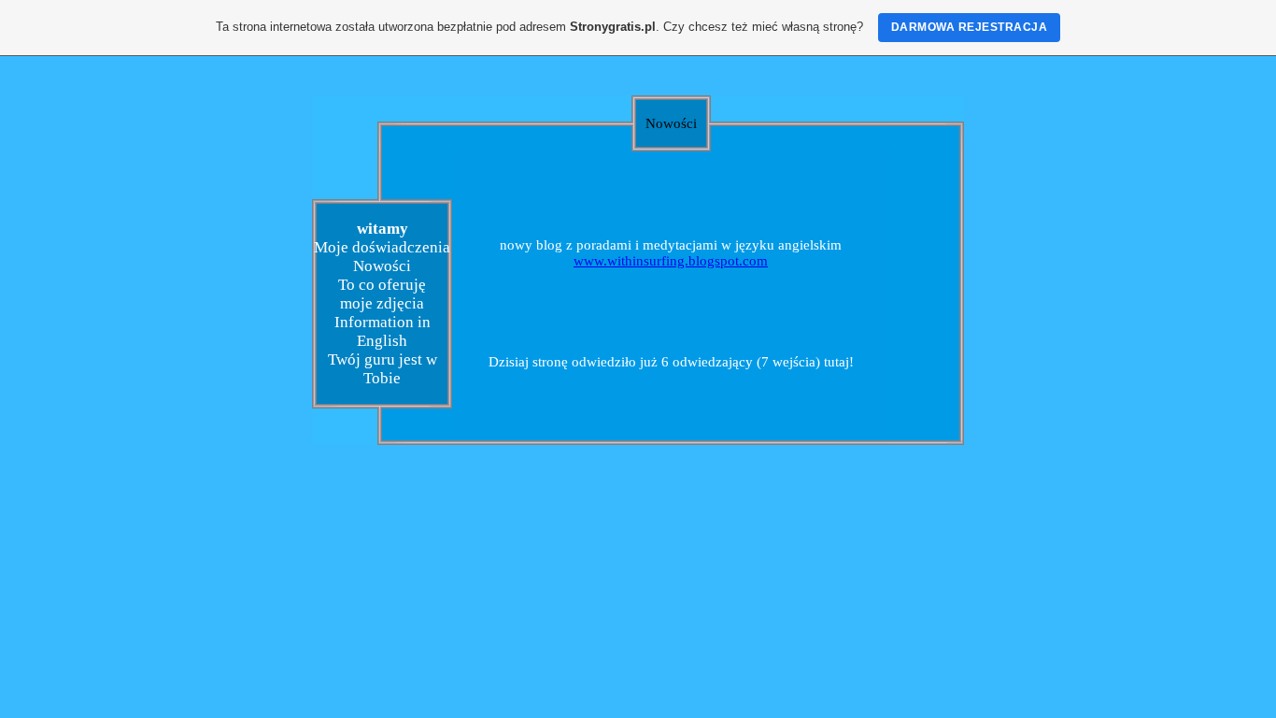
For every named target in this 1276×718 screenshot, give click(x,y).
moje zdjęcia (382, 303)
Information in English (382, 331)
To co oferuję (382, 285)
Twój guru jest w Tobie (382, 369)
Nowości (382, 266)
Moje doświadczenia (382, 247)
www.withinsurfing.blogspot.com (671, 260)
